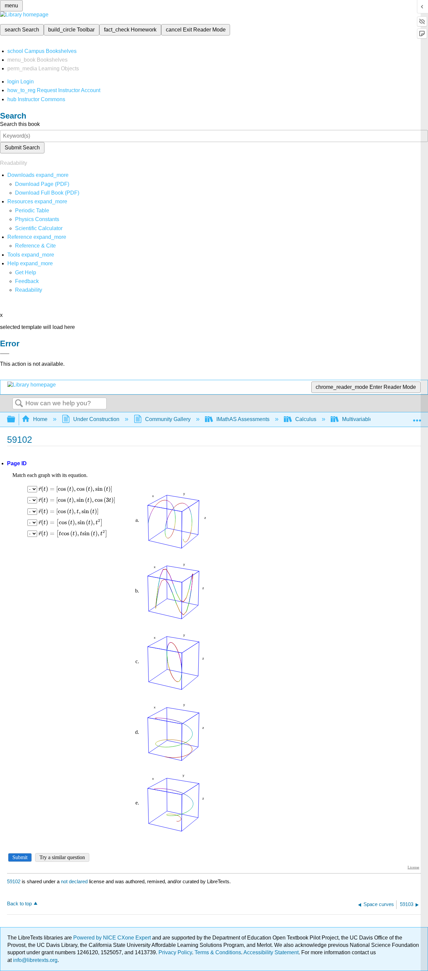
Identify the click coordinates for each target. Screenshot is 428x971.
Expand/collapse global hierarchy (15, 419)
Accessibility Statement (271, 952)
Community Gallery (168, 419)
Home (40, 419)
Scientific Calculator (39, 228)
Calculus (306, 419)
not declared (75, 881)
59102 (13, 881)
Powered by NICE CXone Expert (112, 938)
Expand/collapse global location (417, 417)
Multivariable (357, 419)
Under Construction (96, 419)
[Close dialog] (4, 353)
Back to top (19, 903)
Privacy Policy (175, 952)
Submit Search (22, 147)
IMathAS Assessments (243, 419)
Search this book (20, 124)
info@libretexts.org (35, 960)
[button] (27, 281)
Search (19, 403)
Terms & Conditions (218, 952)
